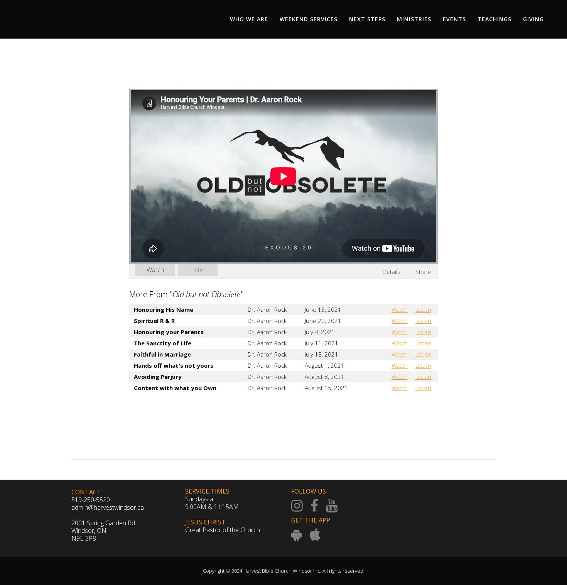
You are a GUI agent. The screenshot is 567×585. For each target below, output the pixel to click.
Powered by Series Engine (409, 409)
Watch (155, 269)
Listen (198, 269)
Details (391, 272)
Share (423, 272)
